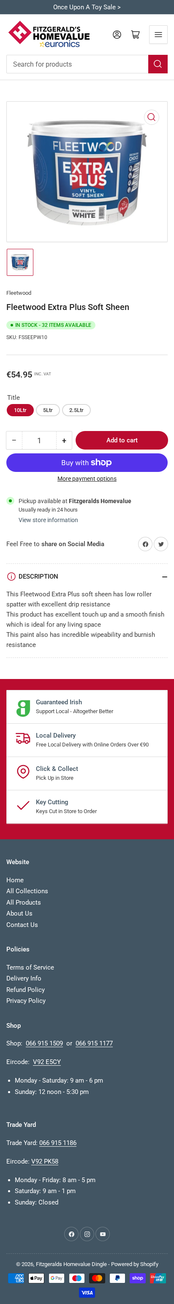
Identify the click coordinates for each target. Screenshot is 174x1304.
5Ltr (48, 410)
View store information (48, 520)
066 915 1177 (94, 1043)
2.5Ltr (76, 410)
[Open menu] (158, 34)
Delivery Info (23, 978)
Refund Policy (25, 990)
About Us (19, 913)
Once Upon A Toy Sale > (87, 7)
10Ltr (20, 410)
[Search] (158, 64)
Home (15, 880)
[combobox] (87, 64)
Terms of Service (30, 967)
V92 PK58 (44, 1161)
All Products (23, 902)
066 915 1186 (57, 1143)
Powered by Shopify (134, 1264)
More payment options (87, 478)
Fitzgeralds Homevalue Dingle (71, 1264)
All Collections (27, 891)
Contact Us (22, 925)
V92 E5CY (47, 1062)
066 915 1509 (44, 1043)
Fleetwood (18, 293)
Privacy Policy (26, 1001)
